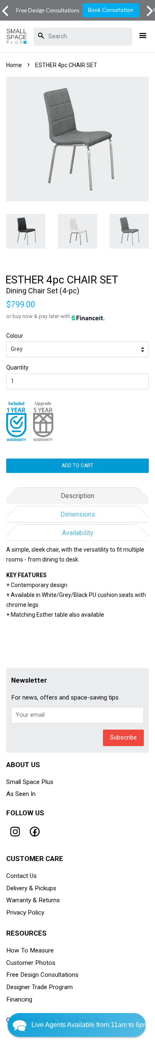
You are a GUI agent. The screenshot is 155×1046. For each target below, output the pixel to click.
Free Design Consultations (42, 974)
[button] (150, 11)
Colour (14, 335)
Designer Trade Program (39, 987)
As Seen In (21, 794)
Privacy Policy (25, 912)
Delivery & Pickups (31, 888)
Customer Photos (30, 962)
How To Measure (30, 950)
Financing (19, 999)
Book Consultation (110, 10)
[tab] (77, 494)
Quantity (17, 367)
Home (14, 65)
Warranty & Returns (33, 900)
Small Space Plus (29, 782)
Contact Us (21, 876)
